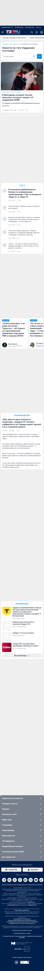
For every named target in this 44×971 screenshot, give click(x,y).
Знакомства (29, 27)
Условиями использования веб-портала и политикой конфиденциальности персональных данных (22, 922)
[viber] (20, 880)
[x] (31, 880)
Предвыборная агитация (12, 846)
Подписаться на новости (12, 798)
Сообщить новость (10, 804)
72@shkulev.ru (31, 902)
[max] (25, 880)
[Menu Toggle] (2, 32)
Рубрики (5, 809)
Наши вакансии (8, 836)
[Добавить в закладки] (40, 110)
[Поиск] (31, 32)
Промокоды (19, 27)
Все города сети (8, 857)
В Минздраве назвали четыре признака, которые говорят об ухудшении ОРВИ (17, 97)
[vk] (9, 880)
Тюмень (5, 44)
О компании (7, 825)
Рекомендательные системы (22, 933)
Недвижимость (7, 27)
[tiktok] (41, 880)
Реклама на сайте (9, 814)
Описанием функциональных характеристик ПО (22, 920)
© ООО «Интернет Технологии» (22, 957)
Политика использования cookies (22, 930)
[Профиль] (41, 32)
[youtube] (36, 880)
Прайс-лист (7, 820)
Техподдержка (8, 841)
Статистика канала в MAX (13, 852)
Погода (39, 27)
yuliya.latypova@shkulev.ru (22, 910)
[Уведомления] (36, 32)
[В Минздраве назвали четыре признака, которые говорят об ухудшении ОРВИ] (22, 76)
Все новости (14, 44)
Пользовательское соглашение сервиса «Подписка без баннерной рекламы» (22, 937)
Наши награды (8, 830)
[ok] (15, 880)
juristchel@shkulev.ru (13, 905)
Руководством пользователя (22, 919)
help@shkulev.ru (32, 905)
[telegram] (4, 880)
